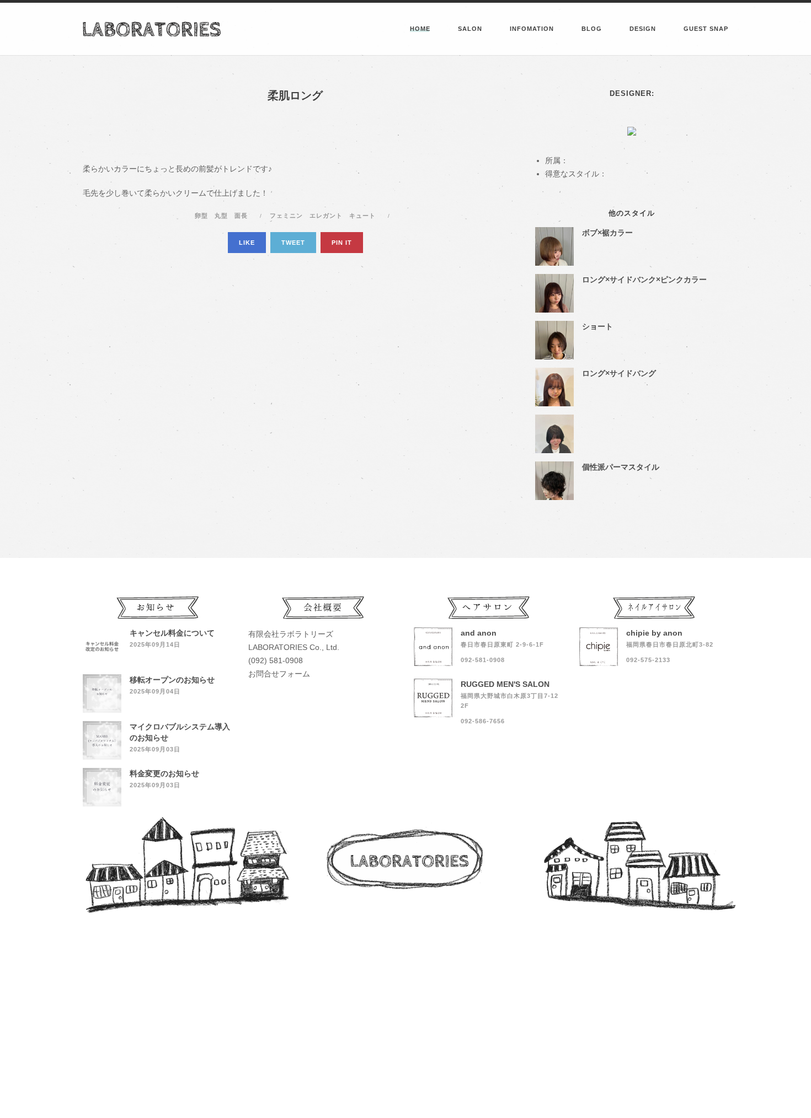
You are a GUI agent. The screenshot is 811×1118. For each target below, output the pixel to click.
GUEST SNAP (706, 28)
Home (420, 28)
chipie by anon (654, 632)
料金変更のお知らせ (164, 773)
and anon (479, 632)
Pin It (342, 242)
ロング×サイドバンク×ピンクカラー (644, 279)
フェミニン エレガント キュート (325, 215)
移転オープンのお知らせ (172, 679)
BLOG (591, 28)
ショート (597, 326)
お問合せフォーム (279, 673)
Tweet (293, 242)
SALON (470, 28)
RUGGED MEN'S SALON (505, 684)
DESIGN (642, 28)
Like (247, 242)
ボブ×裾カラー (607, 232)
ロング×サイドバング (619, 373)
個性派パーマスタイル (620, 467)
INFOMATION (532, 28)
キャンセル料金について (172, 632)
